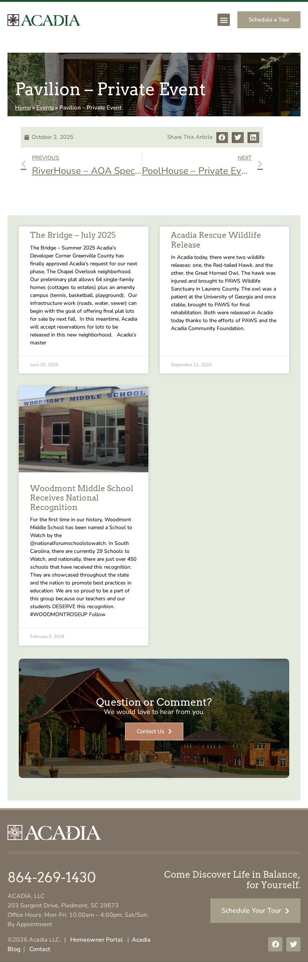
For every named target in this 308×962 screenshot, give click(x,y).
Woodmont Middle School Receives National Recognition (81, 498)
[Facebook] (275, 944)
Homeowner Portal (96, 940)
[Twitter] (293, 944)
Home (23, 107)
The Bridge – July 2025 (73, 235)
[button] (223, 20)
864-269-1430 (52, 877)
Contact (39, 949)
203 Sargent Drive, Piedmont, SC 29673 (63, 905)
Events (45, 107)
